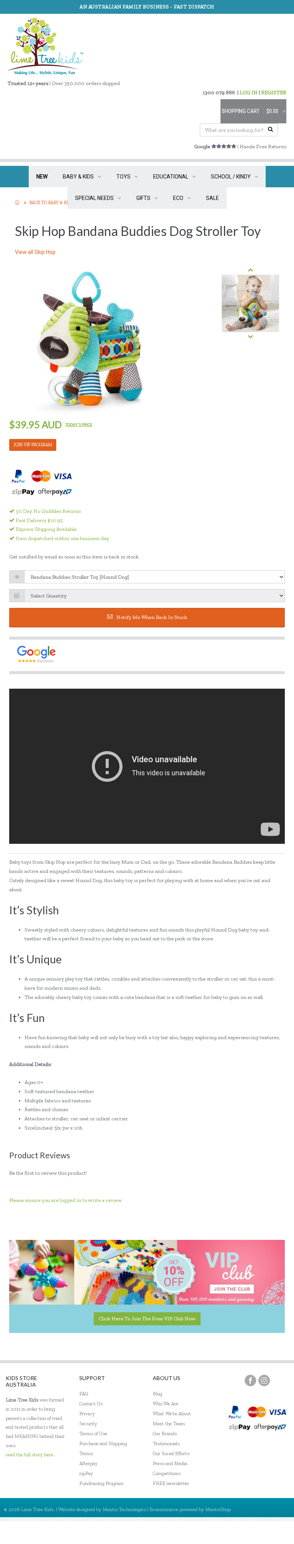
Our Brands (165, 1433)
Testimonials (166, 1443)
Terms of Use (93, 1433)
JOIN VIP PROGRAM (32, 444)
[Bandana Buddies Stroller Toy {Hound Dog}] (250, 303)
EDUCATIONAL (170, 177)
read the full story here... (31, 1454)
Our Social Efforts (171, 1453)
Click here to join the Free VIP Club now (147, 1318)
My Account (213, 1532)
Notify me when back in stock (151, 617)
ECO (178, 198)
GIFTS (143, 198)
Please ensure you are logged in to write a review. (65, 1200)
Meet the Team (169, 1423)
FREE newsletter (171, 1483)
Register (247, 1532)
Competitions (167, 1473)
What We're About (172, 1413)
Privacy (87, 1413)
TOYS (123, 177)
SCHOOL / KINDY (231, 177)
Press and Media (170, 1463)
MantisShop (218, 1509)
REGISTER (273, 92)
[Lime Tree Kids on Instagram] (264, 1380)
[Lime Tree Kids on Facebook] (250, 1380)
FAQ (83, 1394)
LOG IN (249, 92)
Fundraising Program (101, 1483)
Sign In (275, 1532)
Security (88, 1423)
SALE (212, 198)
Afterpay (88, 1463)
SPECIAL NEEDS (94, 198)
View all (35, 252)
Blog (157, 1394)
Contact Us (91, 1403)
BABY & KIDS (78, 177)
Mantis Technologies (124, 1509)
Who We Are (165, 1403)
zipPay (86, 1473)
